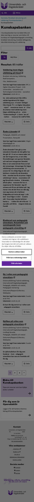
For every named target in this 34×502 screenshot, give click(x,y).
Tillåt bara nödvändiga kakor (16, 258)
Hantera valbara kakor (16, 252)
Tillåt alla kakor (16, 263)
